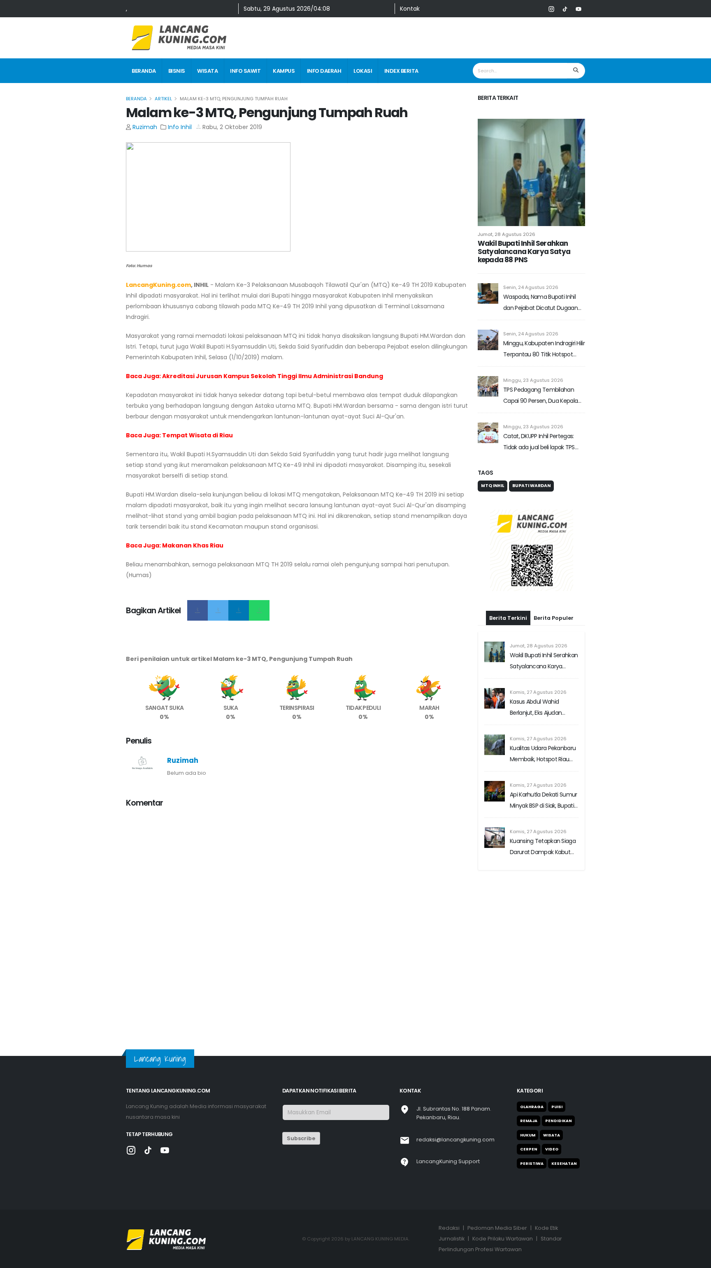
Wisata (207, 71)
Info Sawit (245, 71)
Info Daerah (324, 71)
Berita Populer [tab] (554, 617)
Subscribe (301, 1138)
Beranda (144, 71)
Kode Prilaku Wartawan (502, 1238)
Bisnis (176, 71)
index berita (401, 71)
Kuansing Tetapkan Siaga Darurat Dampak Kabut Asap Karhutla (543, 847)
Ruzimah (144, 127)
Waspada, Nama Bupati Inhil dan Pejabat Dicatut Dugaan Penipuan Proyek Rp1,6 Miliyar (540, 303)
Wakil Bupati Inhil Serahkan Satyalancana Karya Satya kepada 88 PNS (524, 251)
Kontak (410, 9)
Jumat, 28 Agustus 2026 (506, 234)
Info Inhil (180, 127)
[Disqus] (297, 918)
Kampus (284, 71)
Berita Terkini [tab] (508, 617)
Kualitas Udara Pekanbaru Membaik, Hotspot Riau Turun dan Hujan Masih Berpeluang (543, 754)
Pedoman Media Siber (497, 1227)
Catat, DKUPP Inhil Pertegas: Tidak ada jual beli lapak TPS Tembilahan (539, 442)
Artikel (163, 98)
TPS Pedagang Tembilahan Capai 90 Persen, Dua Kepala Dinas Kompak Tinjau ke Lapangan (540, 396)
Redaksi (449, 1227)
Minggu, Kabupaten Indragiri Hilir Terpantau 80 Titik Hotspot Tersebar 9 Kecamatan (544, 349)
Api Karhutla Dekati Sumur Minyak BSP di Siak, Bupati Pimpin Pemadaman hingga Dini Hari (543, 800)
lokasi (362, 71)
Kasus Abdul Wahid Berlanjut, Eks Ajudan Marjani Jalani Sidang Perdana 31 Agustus (536, 708)
